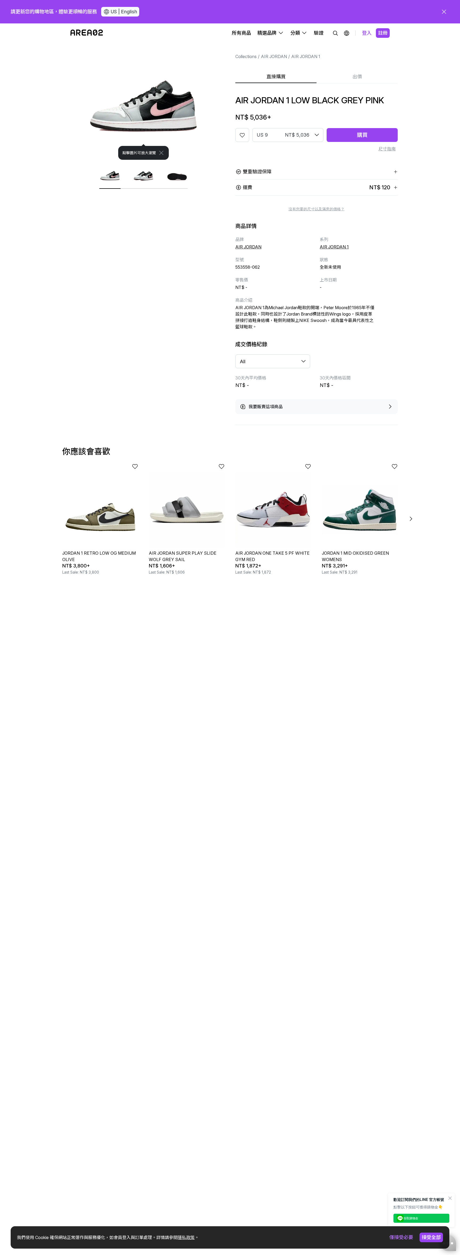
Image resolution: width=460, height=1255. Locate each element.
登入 (367, 33)
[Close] (161, 153)
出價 (357, 76)
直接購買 (276, 76)
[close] (444, 11)
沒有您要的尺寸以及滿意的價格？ (316, 209)
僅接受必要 (401, 1237)
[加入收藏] (242, 135)
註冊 (383, 33)
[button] (346, 33)
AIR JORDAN (274, 56)
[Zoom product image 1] (143, 101)
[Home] (86, 33)
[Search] (335, 33)
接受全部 (431, 1237)
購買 (362, 135)
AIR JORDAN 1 (305, 56)
